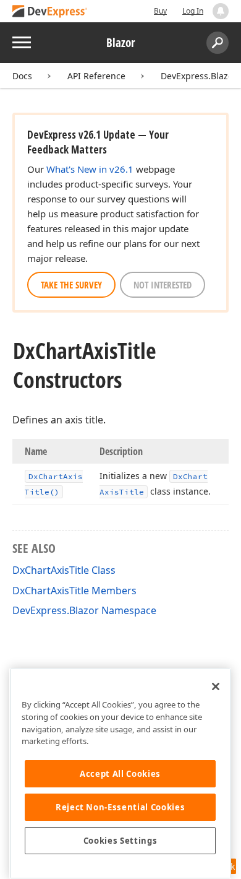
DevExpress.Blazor (199, 76)
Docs (22, 76)
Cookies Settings (120, 840)
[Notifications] (221, 11)
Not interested (162, 285)
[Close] (215, 686)
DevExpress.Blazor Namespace (84, 610)
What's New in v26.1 (89, 169)
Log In (192, 11)
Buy (160, 11)
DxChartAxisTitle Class (64, 570)
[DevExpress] (50, 12)
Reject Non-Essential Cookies (120, 807)
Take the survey (71, 285)
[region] (120, 773)
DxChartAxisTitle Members (74, 590)
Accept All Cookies (120, 773)
